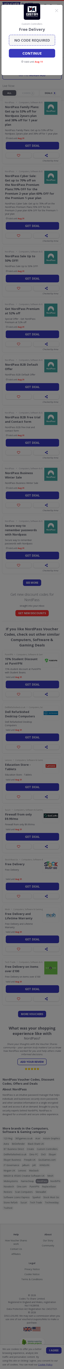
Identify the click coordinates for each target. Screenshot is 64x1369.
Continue (32, 53)
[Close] (56, 10)
